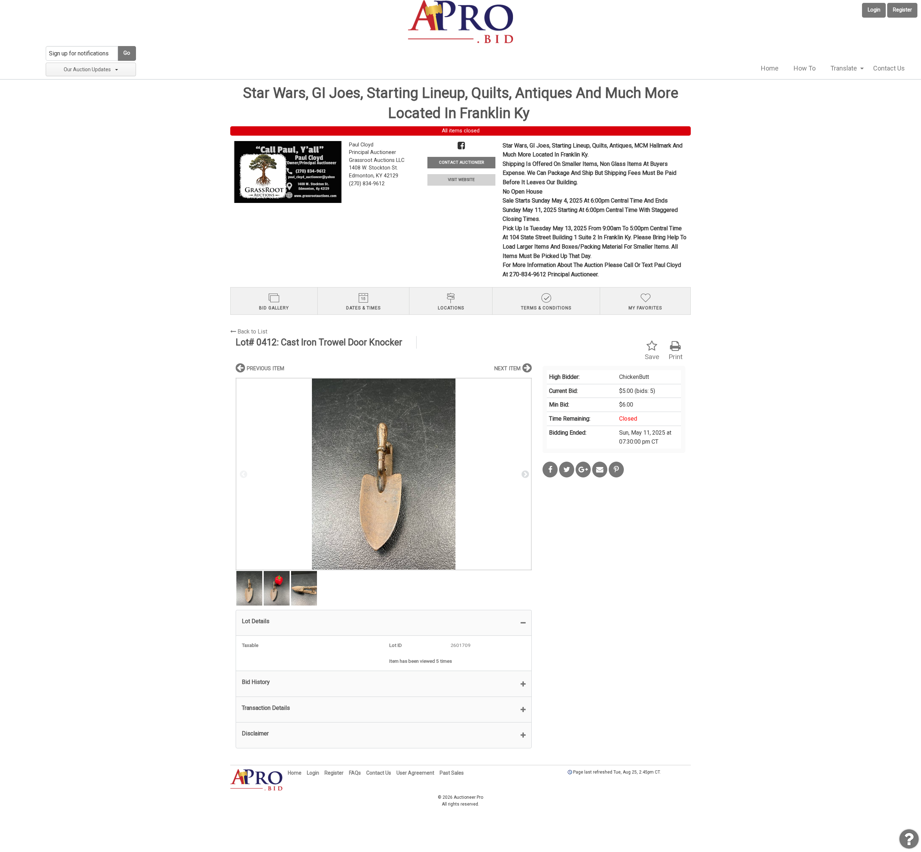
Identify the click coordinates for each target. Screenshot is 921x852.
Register (902, 10)
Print (675, 357)
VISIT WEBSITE (461, 179)
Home (770, 68)
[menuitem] (769, 68)
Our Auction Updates (87, 69)
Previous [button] (242, 473)
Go (126, 53)
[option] (384, 474)
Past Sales (452, 773)
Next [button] (524, 473)
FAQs (355, 773)
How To (805, 68)
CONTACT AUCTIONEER (461, 162)
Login (874, 10)
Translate (843, 68)
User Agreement (415, 773)
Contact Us (889, 68)
